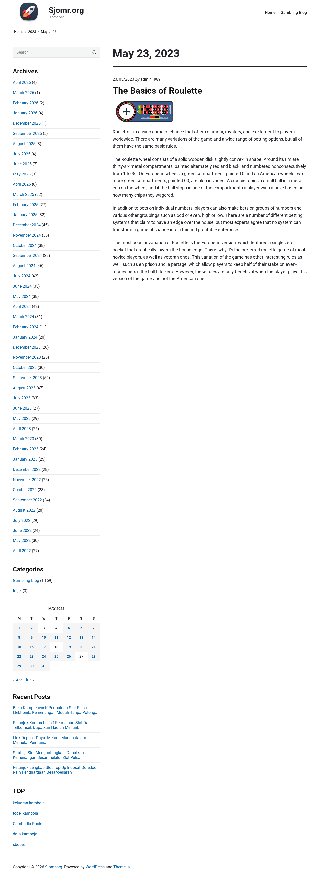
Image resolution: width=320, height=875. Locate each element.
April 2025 (22, 184)
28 (94, 656)
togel (17, 590)
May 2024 (22, 296)
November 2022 (27, 479)
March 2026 (23, 92)
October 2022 (25, 489)
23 (32, 656)
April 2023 (22, 428)
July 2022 (21, 520)
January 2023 (25, 459)
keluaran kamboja (29, 803)
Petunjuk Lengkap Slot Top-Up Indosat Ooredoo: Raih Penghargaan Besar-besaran (55, 770)
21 (94, 647)
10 (44, 637)
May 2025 (22, 174)
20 (82, 647)
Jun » (30, 680)
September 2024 (27, 255)
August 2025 (24, 143)
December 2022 (27, 469)
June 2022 (22, 530)
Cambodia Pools (27, 823)
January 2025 (25, 214)
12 (69, 637)
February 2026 (25, 103)
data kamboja (25, 834)
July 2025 (21, 154)
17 (44, 647)
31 (44, 666)
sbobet (19, 844)
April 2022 (22, 550)
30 (32, 666)
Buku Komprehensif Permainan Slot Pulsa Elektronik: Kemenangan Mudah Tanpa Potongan (56, 710)
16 (32, 647)
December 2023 (27, 347)
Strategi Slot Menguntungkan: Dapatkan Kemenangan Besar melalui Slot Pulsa (48, 755)
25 (56, 656)
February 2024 (25, 327)
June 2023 (22, 408)
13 (82, 637)
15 (19, 647)
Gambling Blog (294, 12)
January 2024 (25, 337)
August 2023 (24, 388)
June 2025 (22, 164)
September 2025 (27, 133)
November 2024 (27, 235)
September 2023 (27, 377)
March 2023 (23, 438)
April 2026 (22, 82)
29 (19, 666)
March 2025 (23, 194)
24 (44, 656)
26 (69, 656)
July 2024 (21, 276)
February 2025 (25, 204)
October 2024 (25, 245)
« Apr (17, 680)
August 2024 (24, 265)
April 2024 (22, 306)
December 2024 (27, 225)
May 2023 (22, 418)
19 (69, 647)
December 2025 (27, 123)
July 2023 (21, 398)
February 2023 (25, 449)
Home (270, 12)
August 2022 (24, 510)
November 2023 (27, 357)
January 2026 (25, 113)
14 (94, 637)
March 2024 (23, 316)
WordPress (95, 867)
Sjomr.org (53, 867)
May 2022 (22, 540)
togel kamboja (25, 813)
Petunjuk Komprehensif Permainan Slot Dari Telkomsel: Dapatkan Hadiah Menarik (52, 725)
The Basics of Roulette (157, 90)
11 (56, 637)
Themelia (122, 867)
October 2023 (25, 367)
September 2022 (27, 500)
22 (19, 656)
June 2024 (22, 286)
